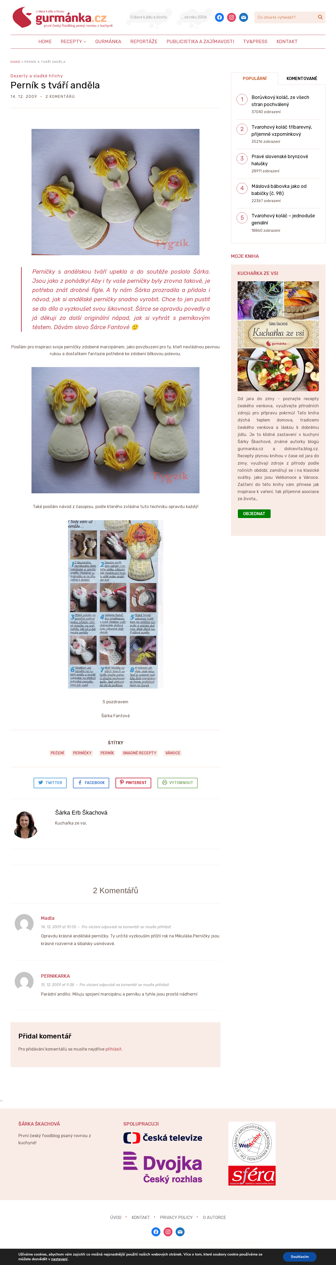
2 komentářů (60, 96)
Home (45, 41)
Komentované (302, 78)
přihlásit (114, 1049)
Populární (254, 78)
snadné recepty (139, 753)
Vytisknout (181, 783)
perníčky (82, 753)
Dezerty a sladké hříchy (36, 75)
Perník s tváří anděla (55, 85)
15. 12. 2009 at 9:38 (57, 985)
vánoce (172, 753)
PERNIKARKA (55, 976)
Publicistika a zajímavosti (200, 41)
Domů (15, 62)
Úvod (116, 1217)
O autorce (214, 1217)
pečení (57, 753)
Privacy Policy (176, 1217)
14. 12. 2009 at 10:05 (58, 927)
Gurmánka (108, 41)
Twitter (53, 783)
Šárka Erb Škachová (81, 812)
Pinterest (136, 783)
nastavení (59, 1259)
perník (107, 753)
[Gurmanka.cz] (63, 17)
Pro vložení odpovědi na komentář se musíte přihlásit (126, 927)
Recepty (71, 41)
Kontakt (287, 41)
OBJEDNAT (254, 513)
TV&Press (255, 41)
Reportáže (144, 41)
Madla (48, 918)
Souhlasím (300, 1256)
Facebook (95, 783)
